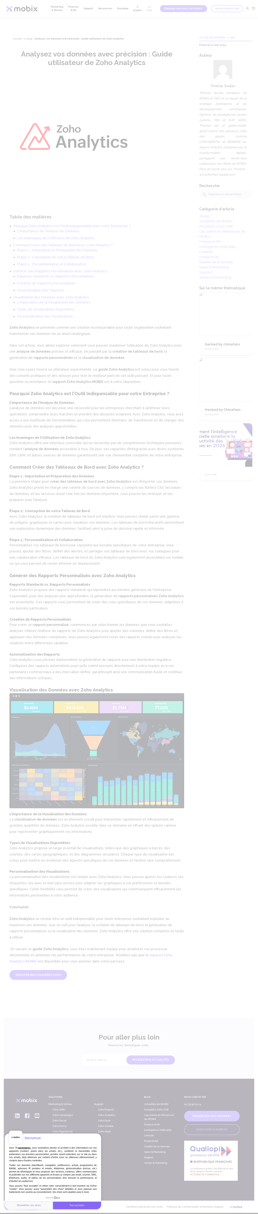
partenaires (24, 1148)
